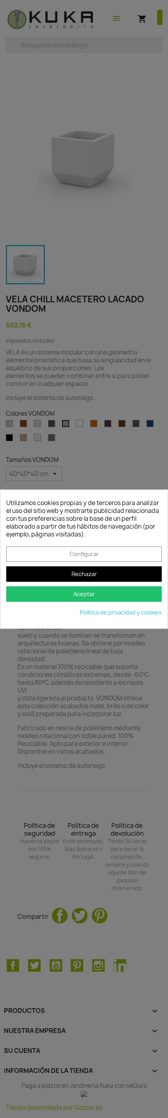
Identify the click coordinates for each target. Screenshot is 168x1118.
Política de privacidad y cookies (121, 612)
